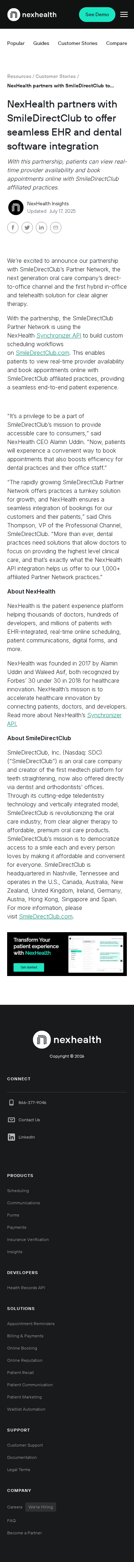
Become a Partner (24, 1532)
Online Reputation (25, 1360)
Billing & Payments (25, 1335)
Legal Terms (18, 1469)
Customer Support (25, 1445)
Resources (19, 76)
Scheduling (18, 1190)
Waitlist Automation (26, 1409)
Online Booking (22, 1348)
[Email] (55, 228)
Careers (30, 1507)
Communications (23, 1202)
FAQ (11, 1520)
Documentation (22, 1457)
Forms (13, 1215)
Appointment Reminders (31, 1323)
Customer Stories (55, 76)
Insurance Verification (28, 1239)
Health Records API (26, 1287)
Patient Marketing (24, 1397)
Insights (15, 1251)
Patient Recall (20, 1372)
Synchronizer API (58, 335)
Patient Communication (30, 1384)
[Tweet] (27, 228)
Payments (16, 1227)
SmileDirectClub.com (42, 352)
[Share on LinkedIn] (41, 228)
